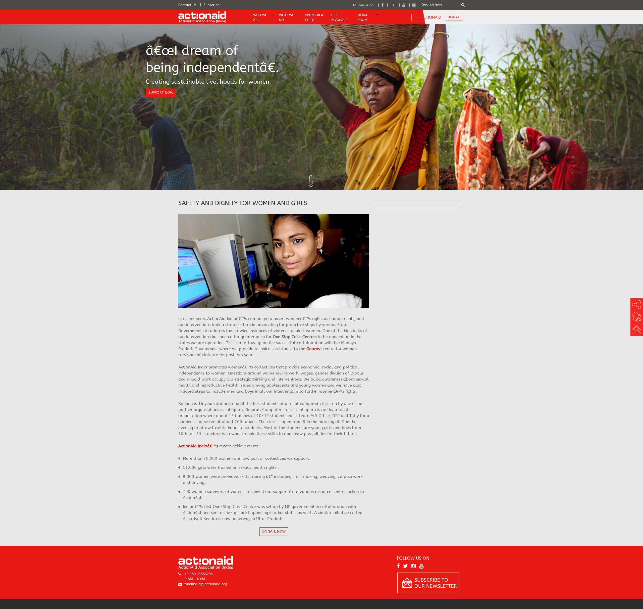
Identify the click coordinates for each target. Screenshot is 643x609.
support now (160, 92)
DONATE (454, 17)
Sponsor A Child (314, 17)
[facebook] (383, 5)
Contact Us (187, 5)
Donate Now (274, 531)
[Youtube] (403, 5)
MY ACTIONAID (427, 17)
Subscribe (211, 5)
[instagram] (413, 5)
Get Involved (339, 17)
